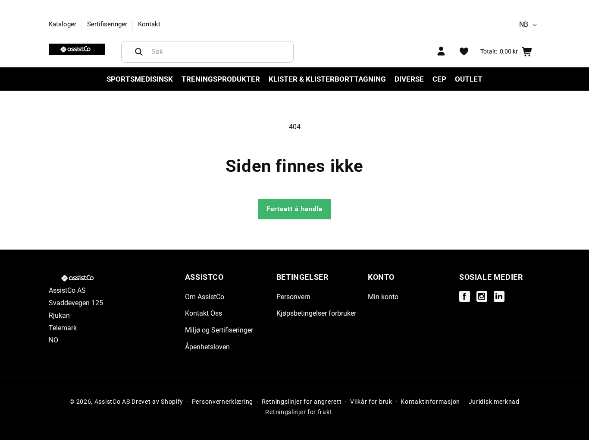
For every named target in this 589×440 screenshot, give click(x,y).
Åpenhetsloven (207, 347)
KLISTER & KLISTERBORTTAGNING (327, 79)
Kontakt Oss (203, 313)
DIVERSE (409, 79)
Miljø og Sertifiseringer (219, 330)
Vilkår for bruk (371, 402)
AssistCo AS (112, 401)
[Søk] (139, 52)
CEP (439, 79)
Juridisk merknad (494, 402)
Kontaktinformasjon (430, 402)
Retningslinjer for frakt (298, 412)
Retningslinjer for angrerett (302, 402)
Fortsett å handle (294, 209)
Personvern (293, 296)
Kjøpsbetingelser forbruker (316, 313)
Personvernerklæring (222, 402)
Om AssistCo (204, 296)
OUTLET (468, 79)
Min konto (383, 296)
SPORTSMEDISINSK (140, 79)
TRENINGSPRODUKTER (221, 79)
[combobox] (207, 52)
